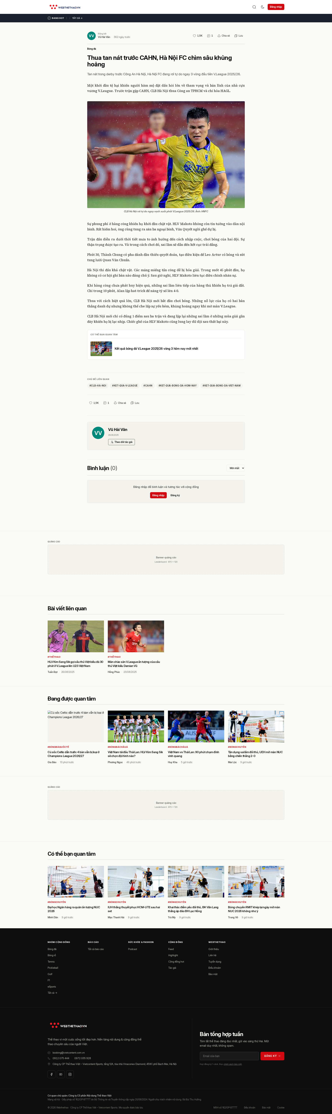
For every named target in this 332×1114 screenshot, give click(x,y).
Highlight (173, 955)
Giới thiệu (213, 949)
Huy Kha (172, 762)
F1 (49, 980)
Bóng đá (91, 48)
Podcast (132, 949)
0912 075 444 (61, 1058)
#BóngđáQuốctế (58, 747)
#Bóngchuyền (237, 747)
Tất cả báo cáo (96, 949)
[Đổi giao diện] (262, 6)
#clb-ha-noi (98, 385)
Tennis (51, 961)
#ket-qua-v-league (124, 385)
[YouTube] (61, 1074)
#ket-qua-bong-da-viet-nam (222, 385)
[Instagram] (70, 1074)
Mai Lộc (232, 762)
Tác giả (172, 967)
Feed (171, 949)
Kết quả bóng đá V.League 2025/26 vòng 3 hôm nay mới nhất (156, 348)
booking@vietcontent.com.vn (69, 1052)
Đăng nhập (276, 6)
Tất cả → (77, 18)
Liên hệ (212, 955)
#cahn (148, 385)
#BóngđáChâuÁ (118, 747)
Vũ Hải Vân (104, 36)
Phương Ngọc (115, 762)
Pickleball (53, 967)
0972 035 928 (82, 1058)
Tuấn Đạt (53, 671)
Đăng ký (175, 495)
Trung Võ (233, 917)
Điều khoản (214, 967)
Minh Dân (53, 917)
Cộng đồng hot (176, 961)
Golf (50, 974)
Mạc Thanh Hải (116, 917)
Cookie (280, 1107)
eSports (52, 986)
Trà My (172, 917)
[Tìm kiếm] (254, 6)
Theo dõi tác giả (123, 441)
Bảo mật (212, 974)
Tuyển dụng (214, 961)
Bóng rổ (52, 955)
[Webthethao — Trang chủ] (65, 7)
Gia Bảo (52, 762)
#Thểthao (54, 657)
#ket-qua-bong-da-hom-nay (178, 385)
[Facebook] (51, 1074)
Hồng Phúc (114, 671)
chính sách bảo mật (233, 1064)
